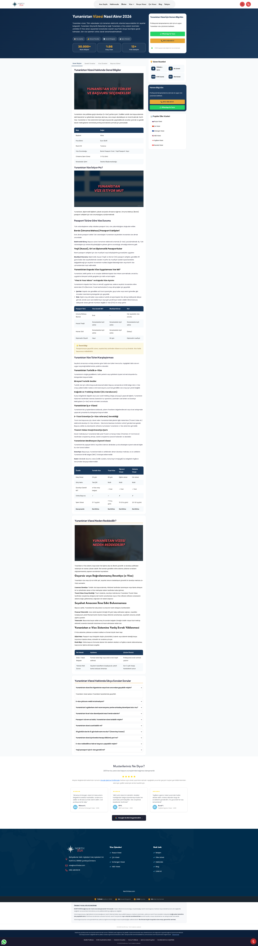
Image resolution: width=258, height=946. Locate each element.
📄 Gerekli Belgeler (109, 39)
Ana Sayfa (103, 4)
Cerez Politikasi (133, 940)
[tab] (77, 63)
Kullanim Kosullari (119, 940)
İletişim (167, 4)
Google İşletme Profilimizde (110, 780)
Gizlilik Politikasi (89, 940)
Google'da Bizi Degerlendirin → (130, 818)
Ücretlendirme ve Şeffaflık (165, 940)
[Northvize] (18, 4)
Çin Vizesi (152, 4)
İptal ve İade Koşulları (148, 940)
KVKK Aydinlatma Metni (103, 940)
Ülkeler (124, 4)
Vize (130, 4)
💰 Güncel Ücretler (93, 39)
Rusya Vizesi (141, 4)
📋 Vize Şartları (78, 39)
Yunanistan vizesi (83, 688)
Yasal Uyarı (175, 934)
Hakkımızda (114, 4)
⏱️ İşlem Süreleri (125, 39)
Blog (160, 4)
